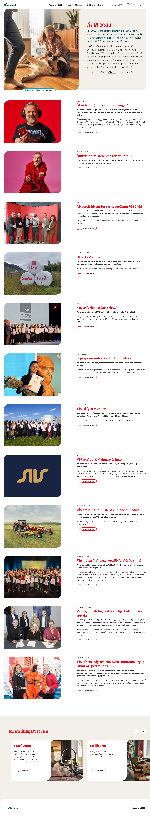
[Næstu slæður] (143, 731)
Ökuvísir (112, 72)
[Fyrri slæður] (136, 731)
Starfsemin (79, 5)
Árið (70, 5)
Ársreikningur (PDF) (116, 5)
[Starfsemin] (64, 760)
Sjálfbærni (91, 5)
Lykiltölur (101, 5)
